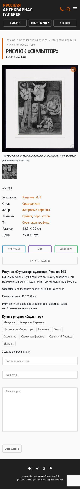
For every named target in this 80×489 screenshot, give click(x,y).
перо (37, 216)
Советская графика (35, 222)
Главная (10, 40)
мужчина (43, 329)
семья (57, 329)
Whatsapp (66, 249)
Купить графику (40, 261)
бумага (27, 216)
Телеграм (14, 249)
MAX (40, 249)
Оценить (65, 23)
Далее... (9, 343)
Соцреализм (31, 203)
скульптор (10, 336)
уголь (46, 216)
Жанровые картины (64, 40)
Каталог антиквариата (33, 40)
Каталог (15, 23)
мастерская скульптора (18, 329)
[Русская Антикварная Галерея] (17, 10)
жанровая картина (32, 322)
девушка (9, 322)
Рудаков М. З (31, 197)
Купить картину (40, 23)
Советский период (60, 336)
